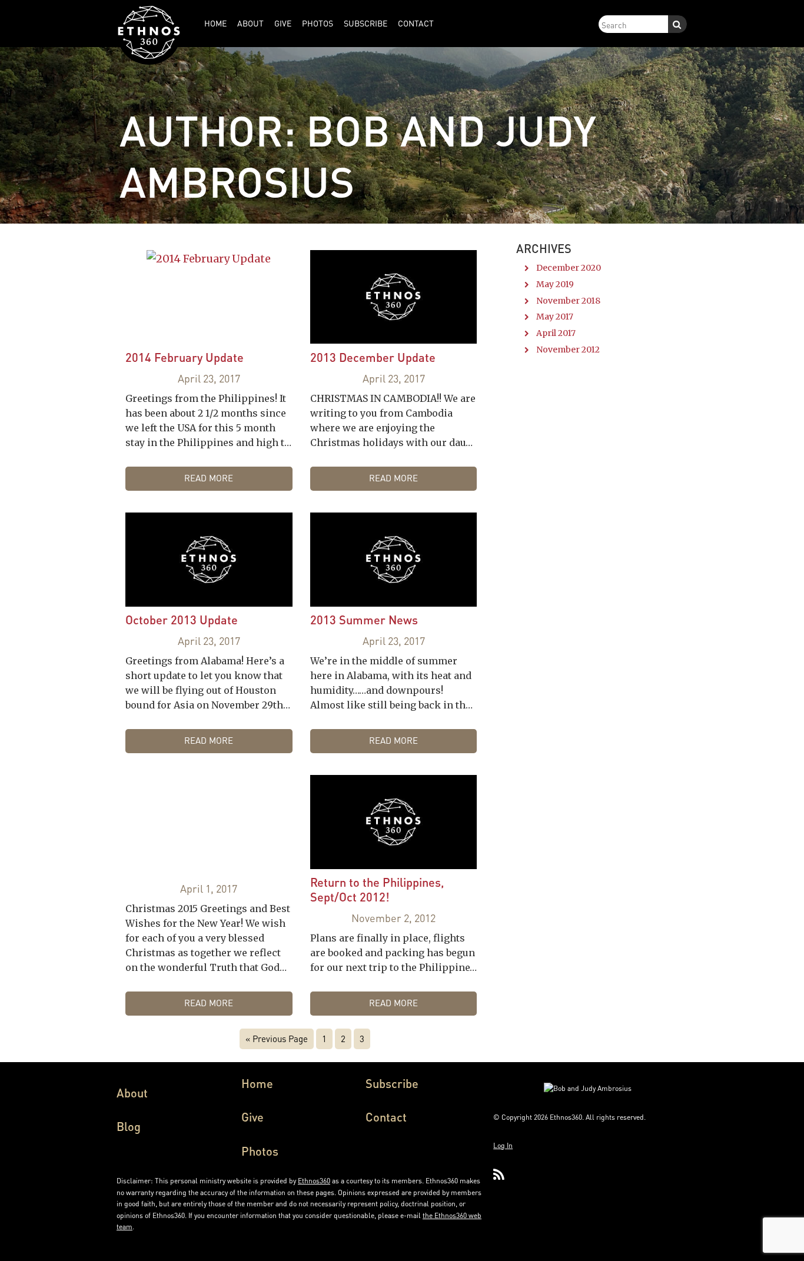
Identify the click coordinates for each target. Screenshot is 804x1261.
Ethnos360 (314, 1180)
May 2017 (554, 316)
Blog (129, 1126)
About (132, 1092)
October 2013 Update (181, 619)
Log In (503, 1145)
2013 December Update (373, 357)
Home (257, 1083)
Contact (386, 1116)
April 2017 (556, 333)
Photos (259, 1151)
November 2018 (568, 300)
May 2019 (555, 284)
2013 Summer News (364, 619)
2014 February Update (184, 357)
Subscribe (392, 1083)
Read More (208, 478)
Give (252, 1116)
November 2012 (568, 349)
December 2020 (568, 267)
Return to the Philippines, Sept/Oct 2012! (377, 889)
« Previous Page (276, 1038)
